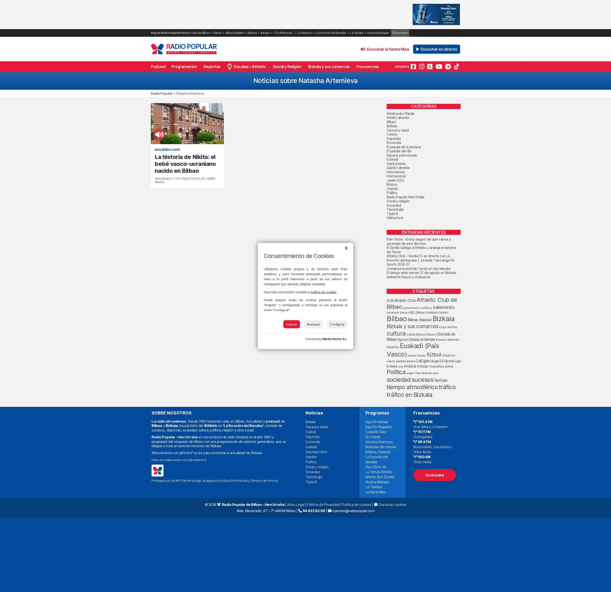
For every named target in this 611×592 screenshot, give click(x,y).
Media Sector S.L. (335, 339)
